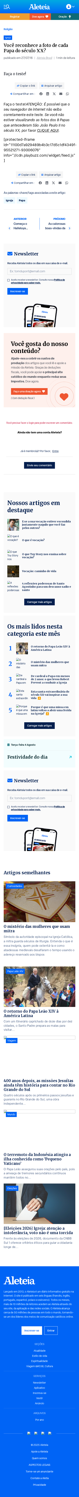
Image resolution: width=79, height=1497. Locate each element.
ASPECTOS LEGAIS (39, 1465)
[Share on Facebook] (41, 93)
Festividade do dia (27, 757)
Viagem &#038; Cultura (39, 1366)
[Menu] (14, 7)
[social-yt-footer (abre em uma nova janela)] (29, 1433)
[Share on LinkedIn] (47, 93)
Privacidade (39, 1484)
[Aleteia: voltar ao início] (39, 6)
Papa (22, 200)
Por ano (39, 1419)
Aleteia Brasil (44, 58)
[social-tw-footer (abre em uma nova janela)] (43, 1433)
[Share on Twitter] (54, 93)
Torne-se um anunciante (39, 1471)
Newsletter (39, 1382)
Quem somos (39, 1458)
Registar (15, 16)
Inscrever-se (17, 291)
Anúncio (39, 1403)
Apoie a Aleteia (39, 1451)
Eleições (12, 1188)
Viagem (11, 1040)
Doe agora (38, 16)
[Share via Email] (60, 93)
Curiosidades (14, 886)
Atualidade (40, 1350)
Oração (63, 16)
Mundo (11, 1114)
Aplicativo (39, 1387)
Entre (55, 451)
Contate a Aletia (39, 1478)
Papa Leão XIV (15, 971)
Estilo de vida (39, 1356)
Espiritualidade (39, 1361)
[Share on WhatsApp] (67, 93)
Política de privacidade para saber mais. (38, 281)
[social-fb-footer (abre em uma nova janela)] (36, 1433)
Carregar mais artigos (39, 602)
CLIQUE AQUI (48, 130)
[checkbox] (8, 280)
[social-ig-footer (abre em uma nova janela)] (50, 1433)
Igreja (9, 200)
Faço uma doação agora (27, 391)
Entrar (51, 1330)
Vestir (39, 1398)
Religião (8, 29)
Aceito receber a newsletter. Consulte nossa (38, 281)
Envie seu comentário (39, 465)
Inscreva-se (39, 1393)
